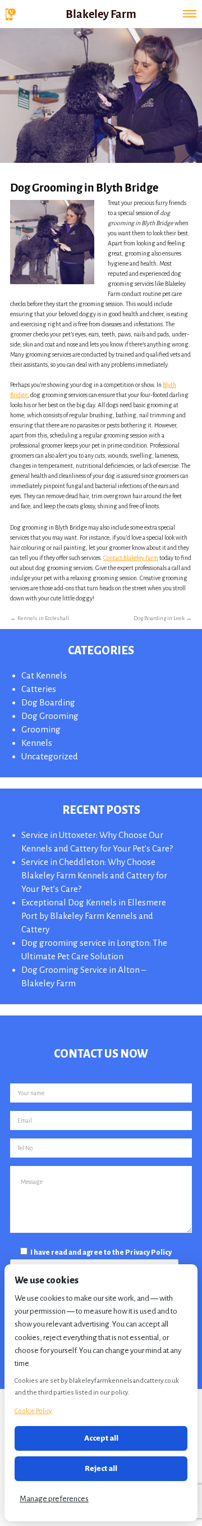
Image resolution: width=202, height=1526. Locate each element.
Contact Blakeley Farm (130, 557)
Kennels (36, 743)
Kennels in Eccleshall (39, 618)
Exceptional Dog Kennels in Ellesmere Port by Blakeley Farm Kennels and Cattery (93, 916)
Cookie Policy (33, 1411)
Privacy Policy (148, 1252)
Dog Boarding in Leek (163, 618)
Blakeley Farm (101, 13)
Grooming (41, 729)
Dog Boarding (48, 702)
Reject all (101, 1468)
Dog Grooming (50, 716)
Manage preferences (54, 1499)
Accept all (101, 1438)
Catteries (38, 689)
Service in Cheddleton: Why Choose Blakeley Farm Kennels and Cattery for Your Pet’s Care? (94, 875)
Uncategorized (49, 756)
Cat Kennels (44, 675)
